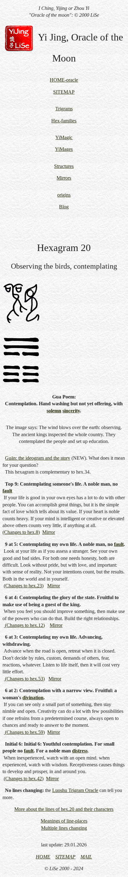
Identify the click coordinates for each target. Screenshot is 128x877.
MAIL (86, 856)
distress (80, 750)
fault (7, 490)
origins (64, 195)
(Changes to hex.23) (23, 585)
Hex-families (63, 120)
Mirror (48, 532)
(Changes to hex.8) (21, 532)
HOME (43, 856)
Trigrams (64, 108)
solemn (54, 410)
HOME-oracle (64, 80)
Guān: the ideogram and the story (37, 458)
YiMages (64, 149)
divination (32, 697)
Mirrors (64, 178)
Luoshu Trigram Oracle (75, 790)
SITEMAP (64, 92)
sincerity (71, 410)
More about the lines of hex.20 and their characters (63, 809)
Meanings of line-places (64, 821)
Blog (64, 206)
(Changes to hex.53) (24, 678)
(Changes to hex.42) (23, 778)
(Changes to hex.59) (24, 732)
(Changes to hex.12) (24, 625)
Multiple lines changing (64, 828)
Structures (64, 166)
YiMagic (63, 137)
